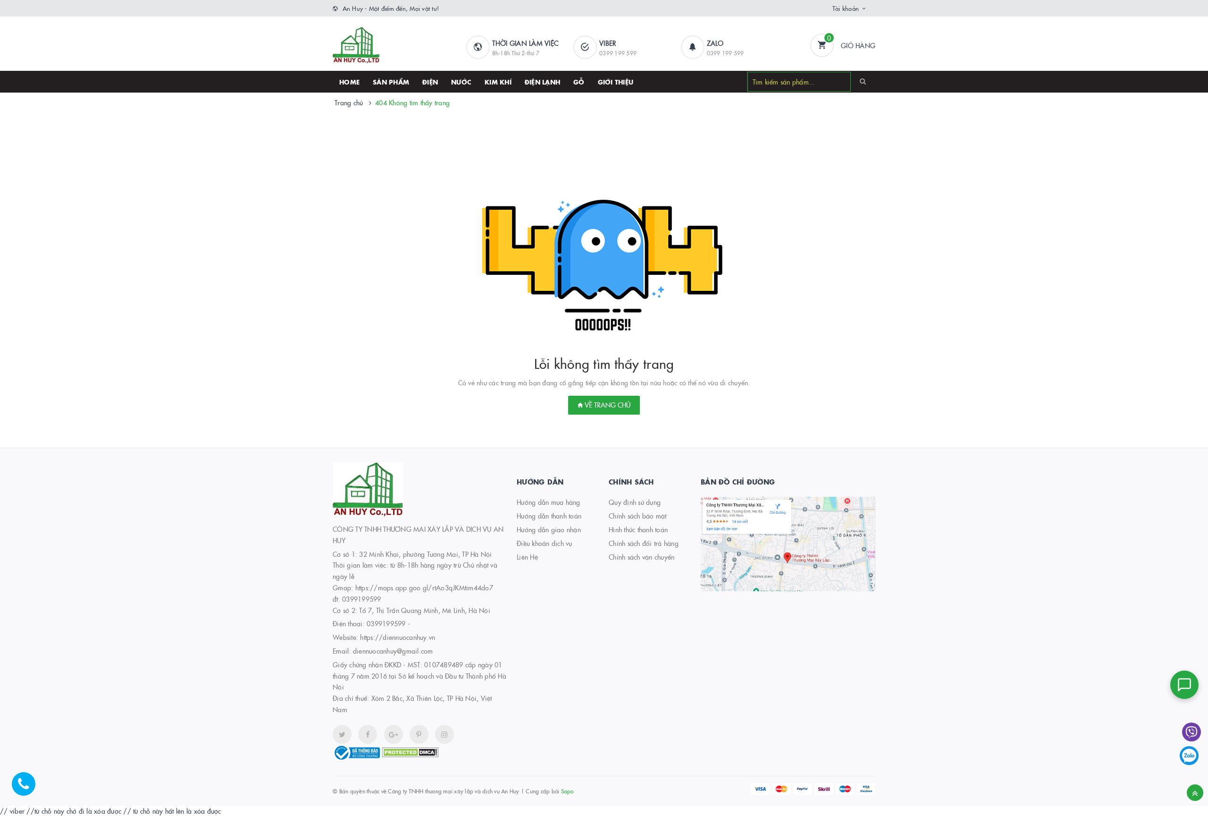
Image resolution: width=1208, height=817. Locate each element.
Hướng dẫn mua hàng (548, 502)
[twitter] (342, 734)
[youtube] (419, 734)
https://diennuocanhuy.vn (397, 637)
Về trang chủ (606, 404)
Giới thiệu (616, 81)
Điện (430, 81)
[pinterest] (444, 734)
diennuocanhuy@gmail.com (393, 650)
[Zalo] (1189, 755)
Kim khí (498, 81)
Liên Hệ (527, 557)
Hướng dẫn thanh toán (549, 515)
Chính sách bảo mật (638, 515)
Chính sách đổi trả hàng (644, 543)
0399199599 (386, 623)
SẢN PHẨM (391, 81)
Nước (461, 81)
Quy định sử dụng (635, 502)
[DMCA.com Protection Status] (410, 751)
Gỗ (579, 81)
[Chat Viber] (1191, 732)
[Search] (862, 81)
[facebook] (367, 734)
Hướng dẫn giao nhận (549, 529)
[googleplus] (393, 734)
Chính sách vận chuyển (641, 557)
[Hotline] (28, 788)
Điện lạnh (542, 81)
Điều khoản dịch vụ (544, 543)
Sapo (567, 791)
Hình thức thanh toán (638, 529)
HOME (349, 81)
